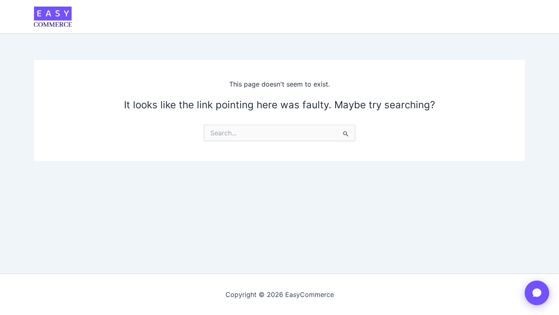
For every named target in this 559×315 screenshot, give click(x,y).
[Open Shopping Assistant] (537, 293)
